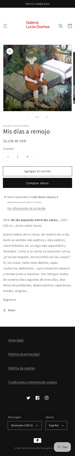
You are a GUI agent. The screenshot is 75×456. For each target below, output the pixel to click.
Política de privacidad (23, 354)
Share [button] (12, 310)
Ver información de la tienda (26, 208)
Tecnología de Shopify (50, 448)
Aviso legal (16, 340)
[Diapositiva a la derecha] (46, 117)
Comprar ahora (37, 183)
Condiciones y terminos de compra (32, 382)
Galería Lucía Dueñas (31, 448)
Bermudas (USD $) (22, 425)
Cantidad (8, 148)
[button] (5, 26)
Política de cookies (21, 368)
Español (54, 425)
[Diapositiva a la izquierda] (28, 117)
